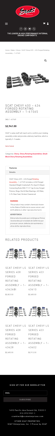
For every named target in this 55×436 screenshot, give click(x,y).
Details (12, 172)
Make (13, 50)
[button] (45, 60)
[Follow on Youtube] (29, 28)
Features (13, 168)
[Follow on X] (34, 28)
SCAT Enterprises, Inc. (19, 424)
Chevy (18, 50)
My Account (48, 23)
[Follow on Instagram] (25, 28)
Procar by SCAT (39, 424)
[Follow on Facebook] (21, 28)
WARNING (14, 201)
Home (7, 50)
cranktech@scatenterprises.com (27, 416)
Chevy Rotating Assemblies (31, 154)
